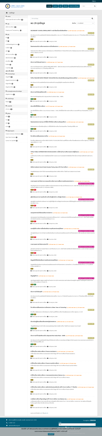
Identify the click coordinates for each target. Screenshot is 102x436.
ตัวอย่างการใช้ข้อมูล (74, 6)
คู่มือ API (46, 413)
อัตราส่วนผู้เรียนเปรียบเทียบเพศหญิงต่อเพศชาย (43, 322)
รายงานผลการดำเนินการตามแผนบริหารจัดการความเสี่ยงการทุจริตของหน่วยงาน (52, 181)
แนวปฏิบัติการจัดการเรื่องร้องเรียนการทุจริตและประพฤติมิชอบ (47, 229)
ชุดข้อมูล (49, 6)
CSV (32, 39)
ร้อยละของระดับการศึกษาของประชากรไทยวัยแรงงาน (45, 46)
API (41, 413)
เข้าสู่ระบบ (94, 1)
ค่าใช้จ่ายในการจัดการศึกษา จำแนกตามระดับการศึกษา (45, 363)
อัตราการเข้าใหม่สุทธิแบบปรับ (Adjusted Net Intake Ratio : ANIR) (48, 336)
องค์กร (55, 6)
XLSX (32, 328)
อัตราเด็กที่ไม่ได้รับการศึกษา (38, 106)
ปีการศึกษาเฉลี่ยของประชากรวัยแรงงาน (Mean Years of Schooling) (49, 307)
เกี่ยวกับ (65, 6)
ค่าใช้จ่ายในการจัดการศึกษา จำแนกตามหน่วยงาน (44, 351)
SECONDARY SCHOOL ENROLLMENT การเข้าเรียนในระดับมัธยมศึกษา (49, 31)
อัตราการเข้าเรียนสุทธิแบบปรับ (39, 92)
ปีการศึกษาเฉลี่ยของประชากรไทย (39, 136)
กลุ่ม (60, 6)
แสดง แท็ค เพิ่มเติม (10, 71)
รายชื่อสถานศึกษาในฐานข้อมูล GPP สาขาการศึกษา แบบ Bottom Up (49, 399)
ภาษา (60, 422)
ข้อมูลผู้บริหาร (34, 276)
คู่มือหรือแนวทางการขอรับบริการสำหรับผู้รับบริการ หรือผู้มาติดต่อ (48, 197)
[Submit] (95, 6)
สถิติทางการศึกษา (91, 33)
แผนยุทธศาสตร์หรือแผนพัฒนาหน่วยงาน (42, 213)
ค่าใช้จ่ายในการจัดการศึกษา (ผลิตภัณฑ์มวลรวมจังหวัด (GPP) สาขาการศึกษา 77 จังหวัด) (54, 387)
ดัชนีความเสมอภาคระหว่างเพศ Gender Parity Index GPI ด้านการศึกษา (49, 167)
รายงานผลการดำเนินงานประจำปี (39, 244)
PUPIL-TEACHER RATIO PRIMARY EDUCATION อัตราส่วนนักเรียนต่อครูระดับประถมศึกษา (54, 78)
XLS (32, 99)
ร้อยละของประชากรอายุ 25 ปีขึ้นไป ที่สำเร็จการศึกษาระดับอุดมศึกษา (48, 122)
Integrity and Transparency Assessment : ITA (86, 183)
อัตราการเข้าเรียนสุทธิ (36, 292)
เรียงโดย (74, 23)
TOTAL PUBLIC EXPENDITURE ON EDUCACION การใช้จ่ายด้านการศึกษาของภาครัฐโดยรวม (55, 152)
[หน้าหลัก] (7, 13)
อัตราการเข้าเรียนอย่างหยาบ (38, 62)
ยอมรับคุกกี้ (51, 434)
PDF (35, 189)
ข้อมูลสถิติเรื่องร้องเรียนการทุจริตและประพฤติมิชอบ (44, 260)
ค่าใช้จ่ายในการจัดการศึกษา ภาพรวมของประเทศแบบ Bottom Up (48, 375)
